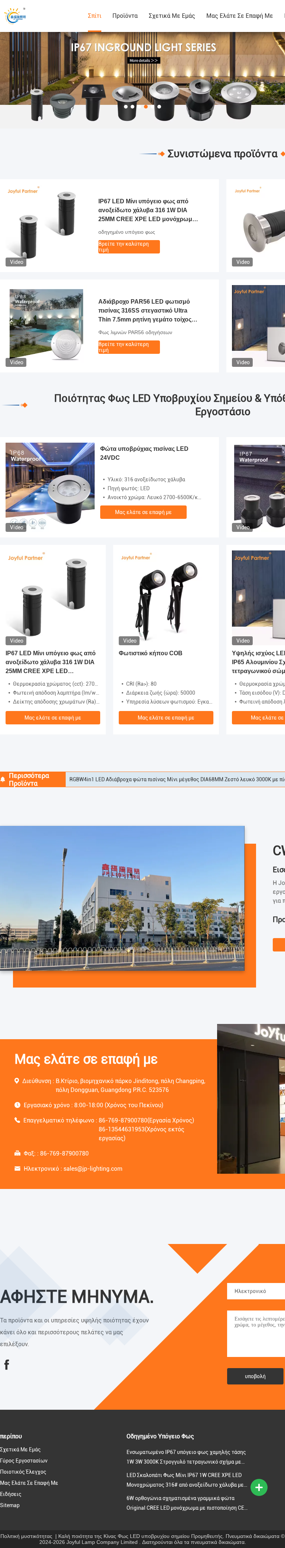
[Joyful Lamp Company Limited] (41, 16)
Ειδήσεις (11, 1494)
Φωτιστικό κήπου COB (151, 653)
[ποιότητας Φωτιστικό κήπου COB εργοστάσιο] (166, 597)
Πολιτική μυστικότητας (26, 1536)
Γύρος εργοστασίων (24, 1461)
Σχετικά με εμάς (172, 15)
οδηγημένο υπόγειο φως (126, 232)
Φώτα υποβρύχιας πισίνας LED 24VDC (144, 453)
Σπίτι (94, 15)
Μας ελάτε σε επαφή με (239, 15)
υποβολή (255, 1376)
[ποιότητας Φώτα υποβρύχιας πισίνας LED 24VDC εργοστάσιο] (50, 487)
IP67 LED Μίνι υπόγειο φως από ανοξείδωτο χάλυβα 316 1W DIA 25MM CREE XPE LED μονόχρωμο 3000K (147, 211)
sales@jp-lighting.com (92, 1168)
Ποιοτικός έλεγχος (23, 1472)
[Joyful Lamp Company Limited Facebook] (6, 1364)
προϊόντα (125, 15)
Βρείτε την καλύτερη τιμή (123, 247)
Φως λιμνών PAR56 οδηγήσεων (135, 332)
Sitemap (10, 1505)
